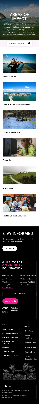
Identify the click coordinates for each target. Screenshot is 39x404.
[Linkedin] (10, 386)
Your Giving (7, 329)
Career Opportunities (30, 357)
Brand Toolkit (30, 347)
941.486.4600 (7, 288)
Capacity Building (10, 337)
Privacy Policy (6, 395)
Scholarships (8, 351)
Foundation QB (8, 397)
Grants (5, 348)
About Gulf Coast (10, 356)
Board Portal (30, 342)
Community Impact (11, 333)
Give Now (28, 331)
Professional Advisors (8, 342)
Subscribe (8, 248)
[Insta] (6, 386)
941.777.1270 (25, 285)
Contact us (9, 301)
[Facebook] (2, 386)
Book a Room (30, 352)
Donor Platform (28, 336)
